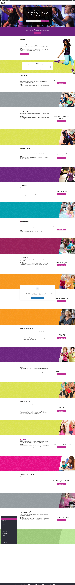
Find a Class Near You (62, 83)
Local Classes (54, 3)
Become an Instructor (65, 3)
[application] (37, 292)
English (72, 0)
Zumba (1, 0)
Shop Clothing (72, 3)
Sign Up (68, 0)
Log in (66, 0)
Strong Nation (5, 0)
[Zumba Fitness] (3, 3)
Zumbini (9, 0)
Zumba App (59, 3)
